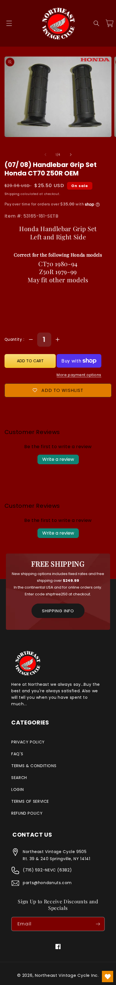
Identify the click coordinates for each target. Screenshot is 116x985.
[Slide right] (70, 154)
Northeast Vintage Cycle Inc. (67, 975)
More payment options (79, 374)
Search (19, 777)
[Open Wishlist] (107, 976)
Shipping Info (58, 611)
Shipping (12, 194)
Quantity (14, 339)
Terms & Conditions (33, 766)
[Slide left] (45, 154)
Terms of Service (30, 801)
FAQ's (17, 754)
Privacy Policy (28, 742)
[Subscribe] (98, 924)
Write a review (58, 459)
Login (17, 789)
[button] (9, 23)
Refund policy (27, 813)
